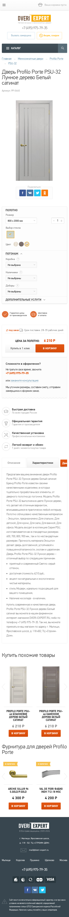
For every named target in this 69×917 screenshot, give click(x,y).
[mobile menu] (4, 5)
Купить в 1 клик (20, 348)
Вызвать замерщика (21, 35)
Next (65, 687)
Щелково (49, 860)
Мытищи (6, 860)
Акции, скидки (51, 35)
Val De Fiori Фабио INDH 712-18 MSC (51, 790)
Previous (3, 687)
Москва (63, 860)
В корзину (50, 348)
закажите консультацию (24, 380)
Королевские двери (34, 826)
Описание (14, 463)
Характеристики (42, 463)
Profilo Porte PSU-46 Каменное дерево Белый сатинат (51, 715)
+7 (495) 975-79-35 (34, 28)
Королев (20, 860)
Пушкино (34, 860)
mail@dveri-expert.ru (39, 850)
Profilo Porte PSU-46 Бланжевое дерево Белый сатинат (18, 715)
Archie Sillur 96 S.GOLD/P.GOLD (18, 790)
